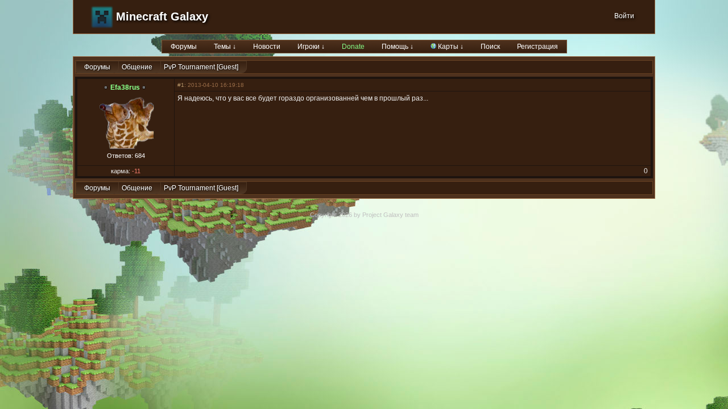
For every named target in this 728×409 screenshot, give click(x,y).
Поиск (490, 47)
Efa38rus (125, 87)
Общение (137, 67)
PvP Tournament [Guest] (201, 67)
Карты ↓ (450, 47)
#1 (180, 85)
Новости (266, 47)
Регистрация (537, 47)
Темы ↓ (225, 47)
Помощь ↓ (397, 47)
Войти (624, 16)
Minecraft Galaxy (162, 16)
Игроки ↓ (311, 47)
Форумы (184, 47)
